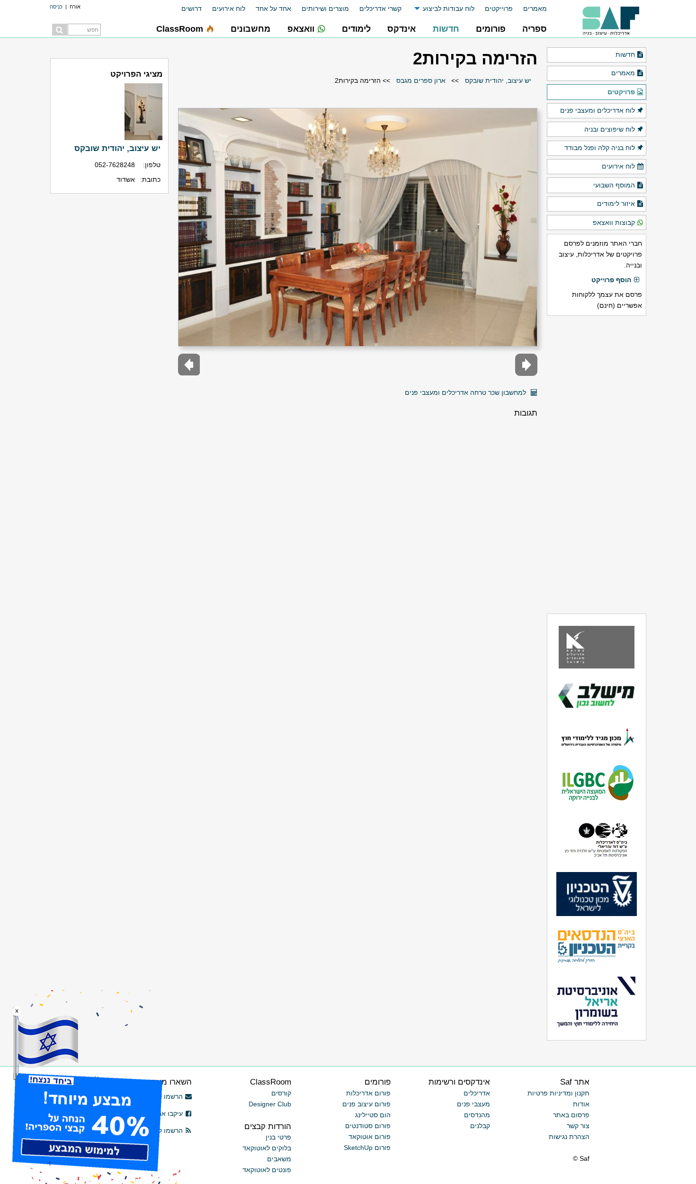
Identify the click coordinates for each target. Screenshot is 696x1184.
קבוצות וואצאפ (614, 222)
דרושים (191, 8)
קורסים (281, 1093)
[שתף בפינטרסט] (395, 389)
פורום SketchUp (367, 1147)
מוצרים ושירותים (325, 8)
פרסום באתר (571, 1115)
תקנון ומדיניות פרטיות (558, 1093)
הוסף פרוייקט (611, 280)
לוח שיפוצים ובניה (609, 129)
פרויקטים (621, 92)
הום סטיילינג (373, 1115)
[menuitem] (530, 9)
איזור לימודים (616, 203)
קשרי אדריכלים (380, 8)
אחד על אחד (273, 8)
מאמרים (535, 8)
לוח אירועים (228, 8)
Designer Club (270, 1104)
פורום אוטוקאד (369, 1136)
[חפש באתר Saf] (59, 30)
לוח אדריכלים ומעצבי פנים (597, 110)
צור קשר (578, 1126)
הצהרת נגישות (569, 1136)
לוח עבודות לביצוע (448, 8)
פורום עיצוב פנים (366, 1104)
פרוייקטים (499, 8)
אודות (581, 1104)
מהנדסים (477, 1115)
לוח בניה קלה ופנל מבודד (599, 147)
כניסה (56, 6)
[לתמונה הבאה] (189, 365)
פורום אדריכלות (368, 1093)
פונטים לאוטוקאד (266, 1170)
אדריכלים (477, 1093)
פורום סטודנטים (368, 1126)
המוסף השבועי (614, 185)
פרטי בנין (278, 1137)
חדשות (625, 54)
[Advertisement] (596, 464)
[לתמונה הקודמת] (526, 365)
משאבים (279, 1159)
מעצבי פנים (473, 1104)
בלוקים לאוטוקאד (266, 1148)
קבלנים (480, 1126)
